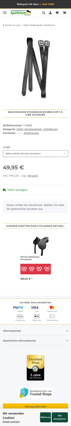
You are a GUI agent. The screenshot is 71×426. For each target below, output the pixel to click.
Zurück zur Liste (12, 25)
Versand (33, 175)
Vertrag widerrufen (35, 406)
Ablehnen (45, 417)
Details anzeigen (11, 421)
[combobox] (35, 153)
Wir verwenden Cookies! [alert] (13, 415)
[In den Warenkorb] (5, 31)
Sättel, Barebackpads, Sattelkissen (37, 129)
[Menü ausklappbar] (5, 11)
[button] (44, 12)
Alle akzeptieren (60, 417)
